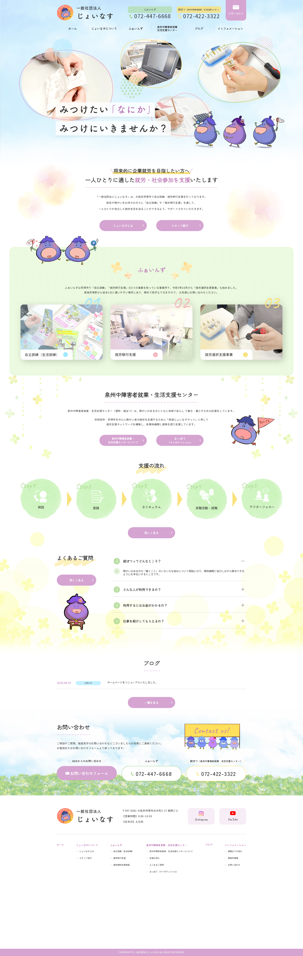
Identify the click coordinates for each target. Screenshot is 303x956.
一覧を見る (151, 702)
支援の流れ (154, 858)
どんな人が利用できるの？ (142, 589)
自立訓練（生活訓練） (123, 851)
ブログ (199, 28)
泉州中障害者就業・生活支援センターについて (123, 440)
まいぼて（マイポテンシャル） (163, 872)
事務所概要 (233, 858)
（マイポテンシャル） (180, 440)
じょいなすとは (123, 225)
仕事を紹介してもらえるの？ (143, 621)
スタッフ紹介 (179, 225)
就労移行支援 (119, 858)
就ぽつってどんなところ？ (142, 561)
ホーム (72, 28)
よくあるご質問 (156, 865)
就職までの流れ (235, 851)
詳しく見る (151, 533)
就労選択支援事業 (121, 865)
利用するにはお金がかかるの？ (145, 605)
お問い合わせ (234, 865)
